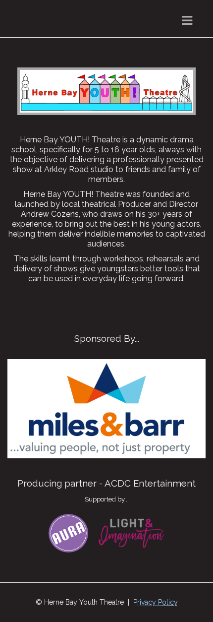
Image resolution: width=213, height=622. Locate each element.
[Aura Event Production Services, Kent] (68, 532)
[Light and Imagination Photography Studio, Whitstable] (131, 532)
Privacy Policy (155, 602)
